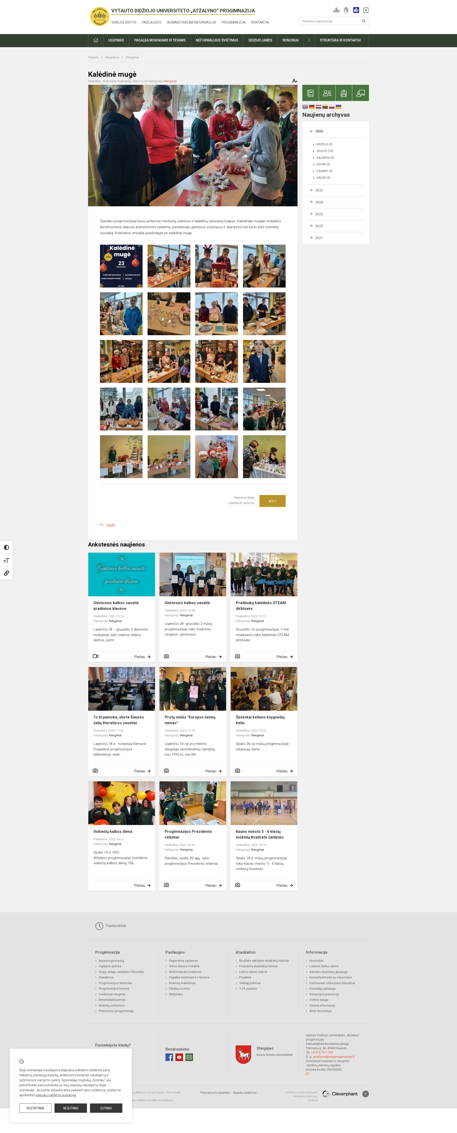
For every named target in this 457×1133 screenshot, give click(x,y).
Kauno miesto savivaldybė (275, 1055)
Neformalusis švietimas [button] (217, 40)
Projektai (245, 977)
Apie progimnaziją (111, 960)
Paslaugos (151, 22)
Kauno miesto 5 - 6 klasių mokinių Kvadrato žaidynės (260, 834)
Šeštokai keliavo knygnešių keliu (260, 720)
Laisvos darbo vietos (323, 966)
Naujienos (112, 57)
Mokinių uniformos (112, 1005)
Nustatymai (35, 1108)
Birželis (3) (325, 144)
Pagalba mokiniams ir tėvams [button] (160, 40)
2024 (319, 202)
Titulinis (93, 57)
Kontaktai (260, 22)
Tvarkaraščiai (115, 926)
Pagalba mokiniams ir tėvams (189, 977)
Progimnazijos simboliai (115, 983)
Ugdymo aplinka (110, 966)
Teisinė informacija (322, 1005)
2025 (319, 190)
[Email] (189, 1057)
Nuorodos (316, 960)
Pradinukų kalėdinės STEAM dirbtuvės (261, 606)
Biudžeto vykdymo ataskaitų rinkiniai (264, 960)
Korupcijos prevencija (324, 994)
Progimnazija (234, 22)
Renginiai (132, 57)
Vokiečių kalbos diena (113, 831)
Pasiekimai (106, 977)
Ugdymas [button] (116, 40)
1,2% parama (248, 988)
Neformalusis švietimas (185, 972)
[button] (336, 10)
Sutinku (106, 1108)
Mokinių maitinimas (182, 983)
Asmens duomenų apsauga (328, 972)
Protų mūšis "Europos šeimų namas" (190, 720)
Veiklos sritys (123, 22)
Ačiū (272, 501)
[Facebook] (169, 1057)
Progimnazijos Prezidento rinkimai (188, 834)
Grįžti (111, 525)
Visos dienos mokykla (184, 966)
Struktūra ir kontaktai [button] (340, 40)
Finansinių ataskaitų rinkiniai (258, 966)
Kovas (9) (323, 164)
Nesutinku (71, 1108)
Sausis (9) (323, 177)
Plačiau (139, 657)
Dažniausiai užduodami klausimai (332, 983)
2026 (319, 131)
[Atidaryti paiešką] (363, 21)
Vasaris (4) (325, 171)
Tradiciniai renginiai (112, 994)
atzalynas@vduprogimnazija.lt (333, 1056)
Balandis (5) (325, 157)
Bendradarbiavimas (112, 999)
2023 (319, 214)
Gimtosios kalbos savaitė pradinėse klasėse (116, 606)
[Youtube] (179, 1057)
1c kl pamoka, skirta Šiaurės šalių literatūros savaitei (119, 720)
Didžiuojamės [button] (260, 40)
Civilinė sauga (318, 999)
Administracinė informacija (191, 22)
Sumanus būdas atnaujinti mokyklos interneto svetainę (301, 1096)
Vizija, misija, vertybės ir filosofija (121, 972)
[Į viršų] (365, 1094)
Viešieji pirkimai (250, 983)
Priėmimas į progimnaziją (116, 1011)
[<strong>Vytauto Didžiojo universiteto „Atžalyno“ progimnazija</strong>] (99, 16)
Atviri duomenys (320, 1011)
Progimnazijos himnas (114, 988)
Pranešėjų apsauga (322, 988)
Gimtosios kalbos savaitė (187, 603)
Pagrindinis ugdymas (183, 960)
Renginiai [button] (291, 40)
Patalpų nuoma (179, 988)
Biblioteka (176, 994)
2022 (319, 226)
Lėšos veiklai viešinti (253, 972)
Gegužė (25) (325, 151)
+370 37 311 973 (322, 1052)
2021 (319, 238)
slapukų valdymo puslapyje (56, 1095)
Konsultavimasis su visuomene (330, 977)
